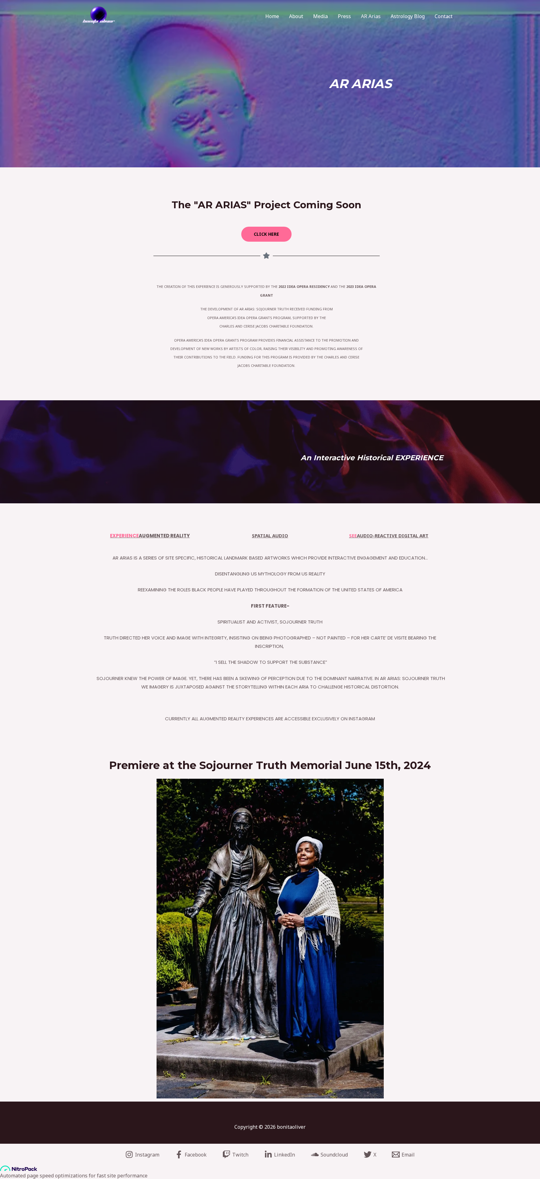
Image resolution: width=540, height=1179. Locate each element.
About (296, 16)
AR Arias (371, 16)
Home (272, 16)
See (353, 535)
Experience (124, 535)
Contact (443, 16)
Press (344, 16)
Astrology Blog (408, 16)
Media (320, 16)
